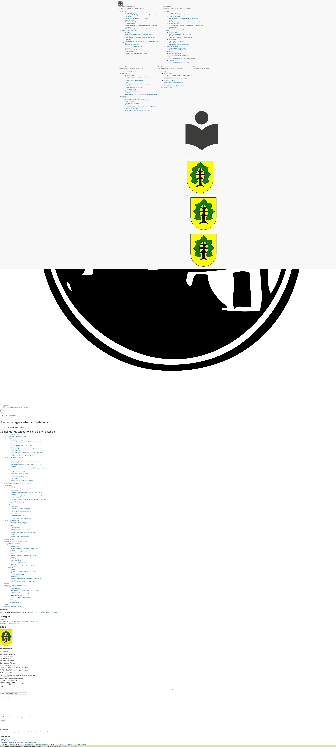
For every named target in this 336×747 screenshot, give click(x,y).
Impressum (26, 744)
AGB (13, 744)
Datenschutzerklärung (15, 717)
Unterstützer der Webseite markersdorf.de (48, 612)
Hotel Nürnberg (18, 623)
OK (63, 746)
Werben (84, 744)
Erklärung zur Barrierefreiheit (66, 744)
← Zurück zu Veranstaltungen (8, 415)
